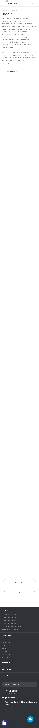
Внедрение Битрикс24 (9, 615)
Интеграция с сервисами (11, 629)
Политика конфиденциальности (13, 720)
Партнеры (5, 648)
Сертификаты (6, 642)
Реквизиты (5, 651)
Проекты (6, 663)
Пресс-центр (8, 669)
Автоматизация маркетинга (11, 617)
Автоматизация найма (9, 620)
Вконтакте (4, 710)
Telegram (9, 710)
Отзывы (4, 645)
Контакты (6, 676)
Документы (6, 654)
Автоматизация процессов (11, 626)
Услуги (5, 610)
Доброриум (6, 657)
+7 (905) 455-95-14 (12, 691)
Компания (6, 635)
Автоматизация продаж (10, 623)
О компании (6, 639)
